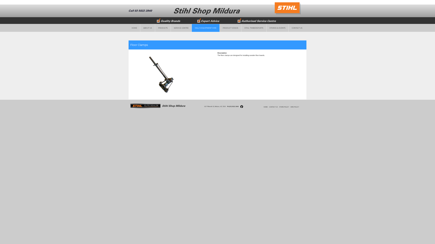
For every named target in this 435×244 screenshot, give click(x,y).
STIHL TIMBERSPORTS (253, 28)
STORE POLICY (284, 107)
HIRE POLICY (294, 107)
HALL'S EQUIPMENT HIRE (205, 28)
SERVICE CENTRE (181, 28)
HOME (134, 28)
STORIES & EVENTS (277, 28)
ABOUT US (147, 28)
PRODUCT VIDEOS (230, 28)
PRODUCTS (163, 28)
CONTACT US (297, 28)
